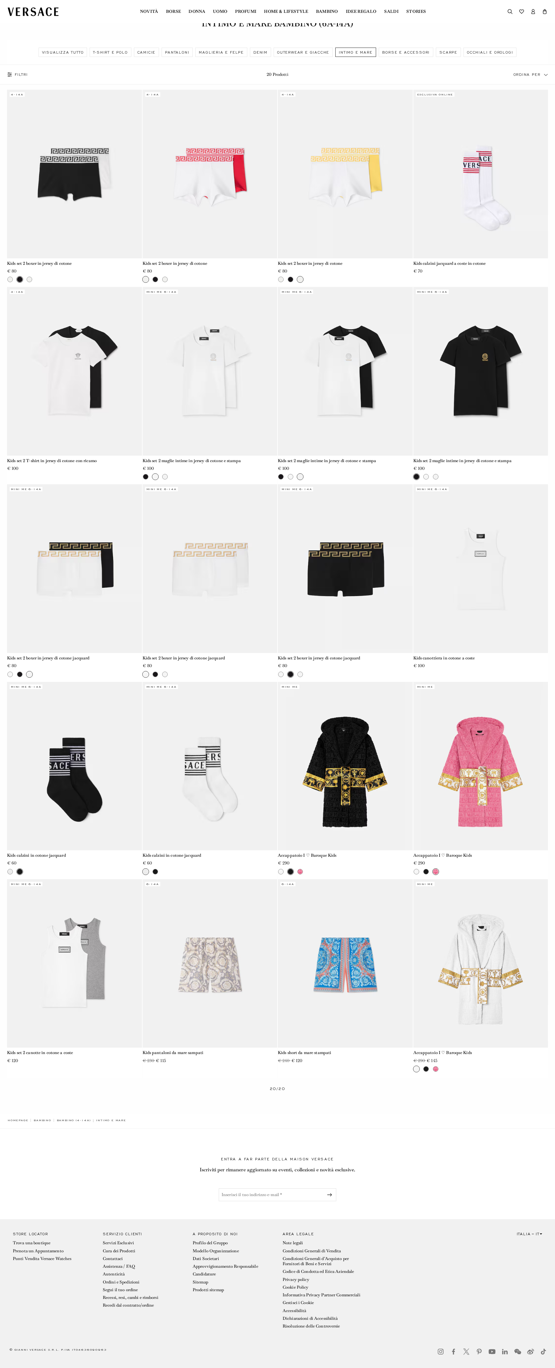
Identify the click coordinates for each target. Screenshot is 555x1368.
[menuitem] (149, 11)
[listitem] (63, 52)
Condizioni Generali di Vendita (312, 1251)
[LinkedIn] (505, 1351)
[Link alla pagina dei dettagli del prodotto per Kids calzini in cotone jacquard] (74, 766)
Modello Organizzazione (216, 1251)
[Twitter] (466, 1351)
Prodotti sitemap (208, 1289)
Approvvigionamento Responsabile (225, 1266)
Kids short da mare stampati (304, 1052)
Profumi (245, 11)
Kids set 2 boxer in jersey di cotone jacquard (48, 658)
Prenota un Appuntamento (38, 1251)
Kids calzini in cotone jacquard (36, 855)
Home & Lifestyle (286, 11)
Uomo (220, 11)
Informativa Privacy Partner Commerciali (321, 1295)
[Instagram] (441, 1351)
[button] (544, 11)
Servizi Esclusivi (118, 1243)
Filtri (21, 74)
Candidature (204, 1274)
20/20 (278, 1089)
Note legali (293, 1243)
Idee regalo (361, 11)
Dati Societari (206, 1258)
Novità (149, 11)
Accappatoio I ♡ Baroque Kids (307, 855)
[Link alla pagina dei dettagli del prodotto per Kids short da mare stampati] (345, 963)
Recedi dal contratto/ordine (128, 1305)
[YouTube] (492, 1351)
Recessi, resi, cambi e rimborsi (130, 1297)
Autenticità (114, 1274)
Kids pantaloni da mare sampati (173, 1052)
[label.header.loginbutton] (533, 11)
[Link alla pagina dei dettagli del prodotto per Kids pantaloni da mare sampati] (210, 963)
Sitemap (200, 1282)
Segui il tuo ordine (120, 1289)
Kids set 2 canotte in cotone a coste (40, 1052)
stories (416, 11)
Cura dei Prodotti (119, 1251)
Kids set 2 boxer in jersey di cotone (39, 263)
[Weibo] (530, 1351)
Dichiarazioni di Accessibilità (310, 1318)
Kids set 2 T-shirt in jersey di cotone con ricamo (52, 460)
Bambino (327, 11)
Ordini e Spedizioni (121, 1282)
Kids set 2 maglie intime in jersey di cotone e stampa (192, 460)
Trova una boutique (31, 1243)
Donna (197, 11)
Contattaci (113, 1258)
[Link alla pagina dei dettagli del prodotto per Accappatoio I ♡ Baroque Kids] (345, 766)
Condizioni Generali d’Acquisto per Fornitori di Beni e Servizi (316, 1261)
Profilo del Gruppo (210, 1243)
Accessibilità (294, 1310)
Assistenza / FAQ (119, 1266)
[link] (18, 1120)
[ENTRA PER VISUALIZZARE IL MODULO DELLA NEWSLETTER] (330, 1194)
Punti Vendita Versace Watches (42, 1258)
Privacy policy (296, 1279)
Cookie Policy (296, 1287)
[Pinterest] (479, 1351)
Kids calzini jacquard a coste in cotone (449, 263)
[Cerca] (510, 11)
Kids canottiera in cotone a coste (444, 658)
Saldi (391, 11)
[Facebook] (453, 1351)
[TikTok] (543, 1351)
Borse (173, 11)
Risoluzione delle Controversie (311, 1326)
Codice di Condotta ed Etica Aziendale (318, 1271)
